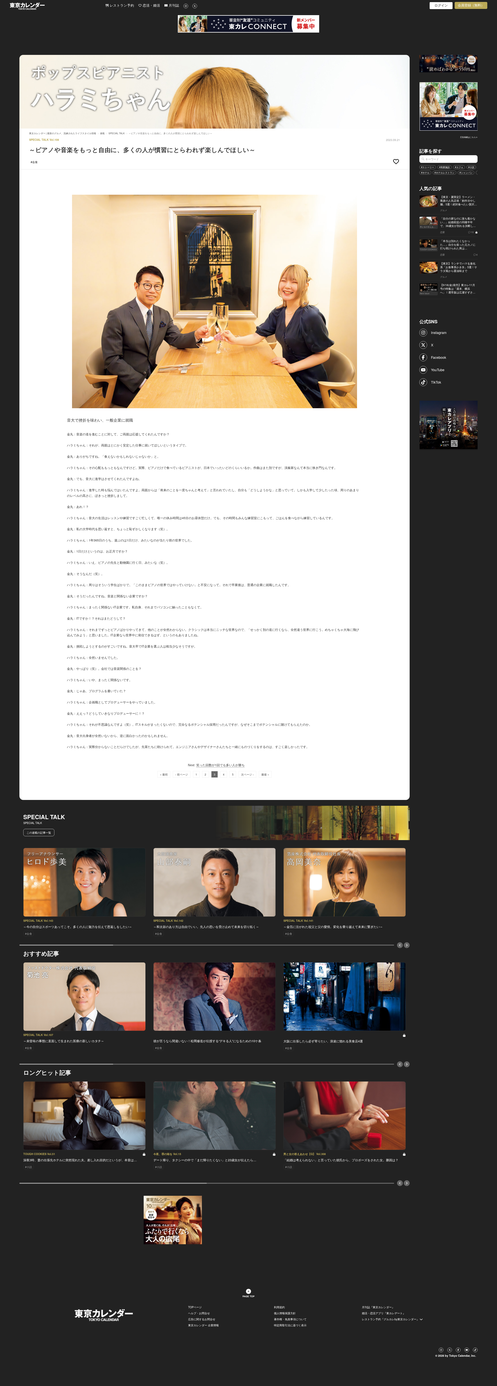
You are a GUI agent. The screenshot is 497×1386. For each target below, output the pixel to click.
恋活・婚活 (151, 5)
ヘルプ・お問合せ (199, 1313)
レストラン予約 (121, 5)
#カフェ (459, 167)
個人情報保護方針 (285, 1313)
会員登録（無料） (471, 5)
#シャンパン (466, 172)
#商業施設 (444, 167)
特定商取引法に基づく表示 (290, 1325)
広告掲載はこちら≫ (469, 137)
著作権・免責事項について (290, 1319)
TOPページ (195, 1307)
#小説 (471, 167)
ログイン (441, 5)
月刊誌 (173, 5)
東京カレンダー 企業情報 (203, 1325)
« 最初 (164, 774)
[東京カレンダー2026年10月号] (173, 1220)
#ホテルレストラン (444, 172)
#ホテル (425, 172)
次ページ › (247, 774)
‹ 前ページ (181, 774)
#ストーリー (427, 167)
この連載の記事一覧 (39, 832)
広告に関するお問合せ (201, 1319)
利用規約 (279, 1307)
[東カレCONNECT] (248, 24)
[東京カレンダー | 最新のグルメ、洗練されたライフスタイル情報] (57, 6)
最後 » (265, 774)
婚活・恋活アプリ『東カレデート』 (383, 1313)
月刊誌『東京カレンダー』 (378, 1307)
